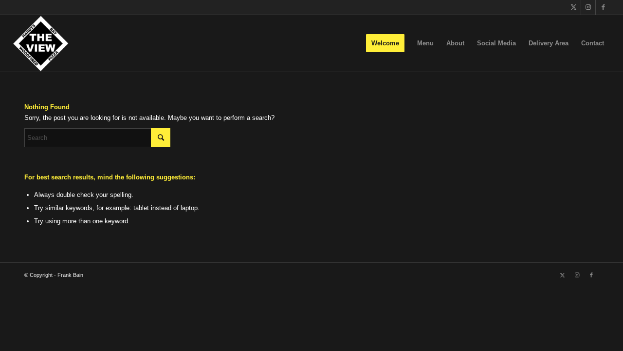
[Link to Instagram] (588, 7)
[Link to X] (574, 7)
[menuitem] (385, 43)
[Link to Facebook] (603, 7)
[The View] (41, 43)
